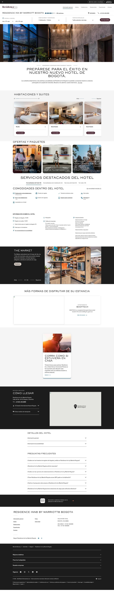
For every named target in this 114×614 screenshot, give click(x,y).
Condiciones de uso (43, 582)
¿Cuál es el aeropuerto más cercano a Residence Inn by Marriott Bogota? (48, 483)
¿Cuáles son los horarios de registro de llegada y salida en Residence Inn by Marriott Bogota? (54, 460)
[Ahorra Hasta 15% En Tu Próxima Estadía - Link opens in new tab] (27, 159)
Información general (68, 7)
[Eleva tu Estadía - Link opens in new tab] (57, 159)
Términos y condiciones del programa (58, 582)
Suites (14, 521)
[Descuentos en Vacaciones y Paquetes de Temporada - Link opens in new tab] (87, 159)
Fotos (36, 518)
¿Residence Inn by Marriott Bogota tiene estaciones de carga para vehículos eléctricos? (52, 488)
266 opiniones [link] (60, 13)
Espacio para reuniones (66, 197)
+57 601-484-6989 (104, 13)
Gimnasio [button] (85, 197)
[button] (96, 2)
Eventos (110, 7)
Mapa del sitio (16, 584)
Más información (81, 315)
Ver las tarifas (20, 132)
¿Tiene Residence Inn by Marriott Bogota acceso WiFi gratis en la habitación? (49, 477)
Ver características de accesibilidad (23, 230)
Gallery (77, 7)
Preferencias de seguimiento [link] (19, 582)
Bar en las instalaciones (21, 197)
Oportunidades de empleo (32, 582)
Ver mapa (92, 13)
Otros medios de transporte (22, 411)
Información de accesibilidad (36, 443)
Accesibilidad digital (88, 582)
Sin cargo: (65, 524)
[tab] (33, 183)
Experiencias (102, 7)
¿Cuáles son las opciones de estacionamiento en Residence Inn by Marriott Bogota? (51, 471)
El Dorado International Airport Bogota (25, 405)
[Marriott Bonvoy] (108, 2)
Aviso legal (37, 521)
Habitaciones (84, 7)
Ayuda (21, 584)
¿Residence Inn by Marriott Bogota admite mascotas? (42, 466)
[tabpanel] (57, 265)
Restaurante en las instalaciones (23, 193)
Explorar (17, 264)
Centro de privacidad (71, 582)
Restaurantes (93, 7)
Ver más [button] (80, 82)
